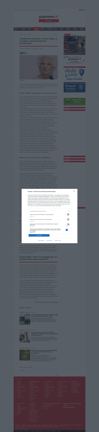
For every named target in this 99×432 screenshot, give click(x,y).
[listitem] (49, 211)
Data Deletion (41, 240)
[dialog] (49, 216)
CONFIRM (39, 235)
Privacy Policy (58, 240)
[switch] (67, 214)
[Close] (74, 191)
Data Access (49, 240)
